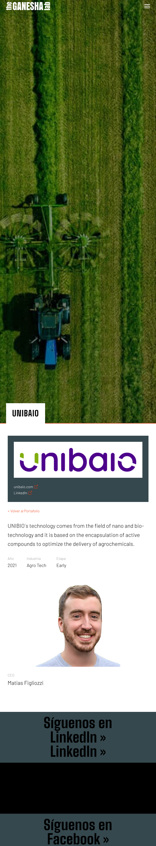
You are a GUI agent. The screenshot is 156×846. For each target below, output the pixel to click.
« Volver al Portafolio (24, 511)
